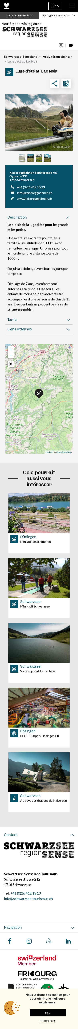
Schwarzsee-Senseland (20, 56)
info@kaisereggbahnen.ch (34, 193)
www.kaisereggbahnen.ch (34, 198)
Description (17, 217)
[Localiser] (66, 83)
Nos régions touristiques (56, 15)
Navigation (13, 928)
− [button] (11, 355)
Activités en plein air (57, 56)
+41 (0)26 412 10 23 (31, 187)
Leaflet (49, 452)
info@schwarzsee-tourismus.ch (28, 899)
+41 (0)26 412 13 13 (25, 893)
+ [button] (11, 349)
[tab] (39, 217)
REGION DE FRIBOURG (19, 15)
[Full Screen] (11, 364)
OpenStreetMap (64, 452)
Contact (11, 835)
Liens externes (19, 329)
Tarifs (12, 319)
